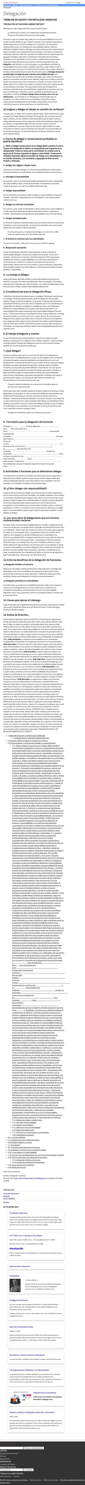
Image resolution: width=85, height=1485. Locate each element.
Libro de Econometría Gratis (21, 1327)
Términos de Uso (35, 1480)
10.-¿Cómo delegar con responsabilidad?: (23, 1152)
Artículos (15, 5)
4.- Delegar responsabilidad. (23, 1125)
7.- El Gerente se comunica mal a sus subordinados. (31, 1132)
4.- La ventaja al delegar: (17, 1137)
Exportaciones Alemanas (20, 1266)
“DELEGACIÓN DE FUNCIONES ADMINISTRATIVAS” (31, 738)
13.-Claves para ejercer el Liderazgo (22, 1165)
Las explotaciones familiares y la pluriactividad (29, 1370)
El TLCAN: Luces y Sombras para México (46, 5)
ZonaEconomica (6, 1445)
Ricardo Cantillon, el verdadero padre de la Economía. (32, 1412)
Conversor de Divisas (7, 1464)
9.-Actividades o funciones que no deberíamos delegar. (27, 1150)
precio (59, 530)
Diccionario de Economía (9, 1453)
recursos (6, 57)
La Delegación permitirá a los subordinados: (30, 1162)
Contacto (16, 1476)
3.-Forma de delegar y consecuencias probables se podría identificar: (32, 743)
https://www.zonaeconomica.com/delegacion (29, 1178)
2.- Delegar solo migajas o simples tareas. (28, 1120)
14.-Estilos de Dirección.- (18, 1167)
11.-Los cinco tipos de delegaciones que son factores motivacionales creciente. (37, 1155)
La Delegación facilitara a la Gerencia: (28, 1160)
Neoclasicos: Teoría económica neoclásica (27, 1355)
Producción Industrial (25, 5)
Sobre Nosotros (5, 1476)
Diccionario (7, 5)
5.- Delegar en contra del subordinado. (27, 1127)
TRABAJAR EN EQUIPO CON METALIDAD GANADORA (27, 736)
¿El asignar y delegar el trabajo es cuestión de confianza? (28, 741)
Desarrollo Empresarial (11, 1194)
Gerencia (6, 1196)
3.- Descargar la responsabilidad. (25, 1122)
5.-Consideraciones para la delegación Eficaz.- (24, 1140)
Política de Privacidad (50, 1480)
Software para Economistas (44, 1392)
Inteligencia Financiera (19, 1300)
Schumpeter (14, 1275)
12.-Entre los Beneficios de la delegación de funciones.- (29, 1157)
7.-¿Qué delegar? (14, 1145)
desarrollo (41, 158)
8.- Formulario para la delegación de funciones (24, 1147)
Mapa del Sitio (5, 1459)
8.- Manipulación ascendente (24, 1135)
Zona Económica (10, 2)
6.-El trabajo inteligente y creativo (20, 1142)
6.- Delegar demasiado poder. (24, 1130)
